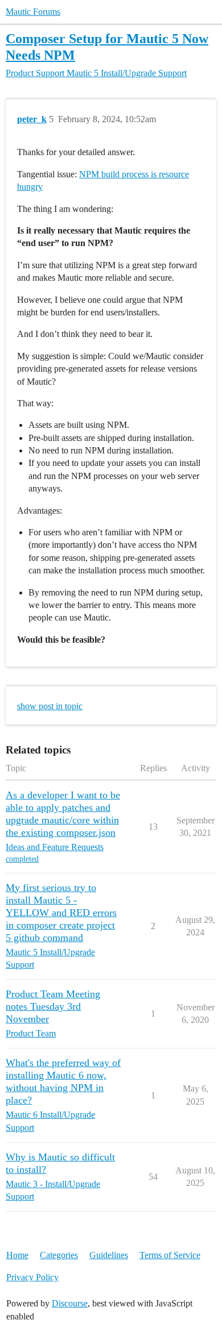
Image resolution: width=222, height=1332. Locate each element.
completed (22, 859)
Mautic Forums (33, 11)
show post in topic (50, 706)
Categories (59, 1255)
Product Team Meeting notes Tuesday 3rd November (53, 1006)
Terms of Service (169, 1255)
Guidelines (108, 1255)
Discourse (70, 1303)
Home (17, 1255)
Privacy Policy (32, 1277)
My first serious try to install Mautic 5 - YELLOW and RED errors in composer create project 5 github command (61, 912)
